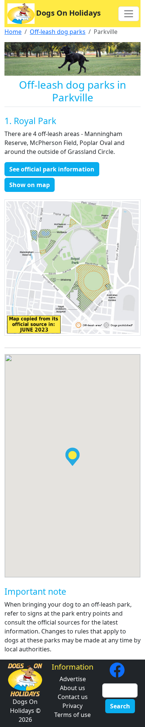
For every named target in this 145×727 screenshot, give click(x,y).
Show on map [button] (29, 185)
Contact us (73, 697)
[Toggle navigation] (128, 13)
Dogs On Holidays (68, 13)
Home (13, 32)
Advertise (72, 679)
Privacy (72, 706)
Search (120, 706)
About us (72, 688)
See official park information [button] (51, 169)
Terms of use (72, 715)
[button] (72, 457)
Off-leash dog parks (58, 32)
